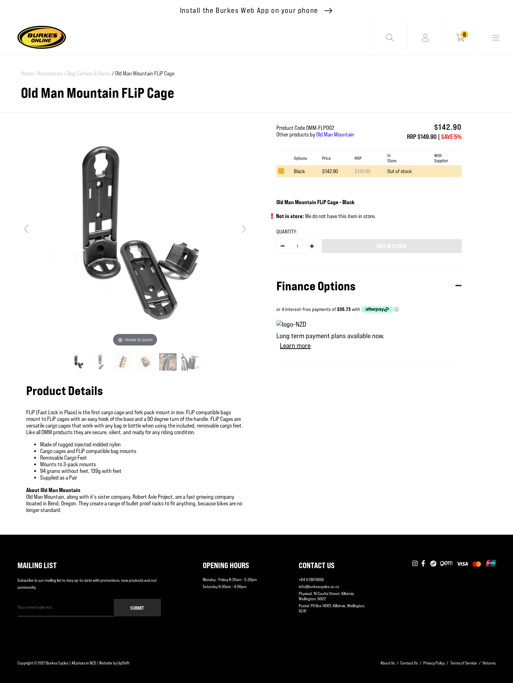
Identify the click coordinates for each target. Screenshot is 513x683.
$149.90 (363, 171)
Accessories (52, 73)
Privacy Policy (434, 663)
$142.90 (330, 171)
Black (299, 171)
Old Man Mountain (335, 134)
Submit (137, 608)
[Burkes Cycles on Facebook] (424, 563)
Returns (489, 663)
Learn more (295, 345)
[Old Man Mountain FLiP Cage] (79, 362)
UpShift (123, 663)
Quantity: (286, 232)
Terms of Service (463, 663)
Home (29, 73)
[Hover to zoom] (135, 232)
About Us (387, 663)
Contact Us (409, 663)
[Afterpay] (433, 563)
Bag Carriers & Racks (89, 73)
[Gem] (446, 563)
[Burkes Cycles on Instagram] (415, 563)
